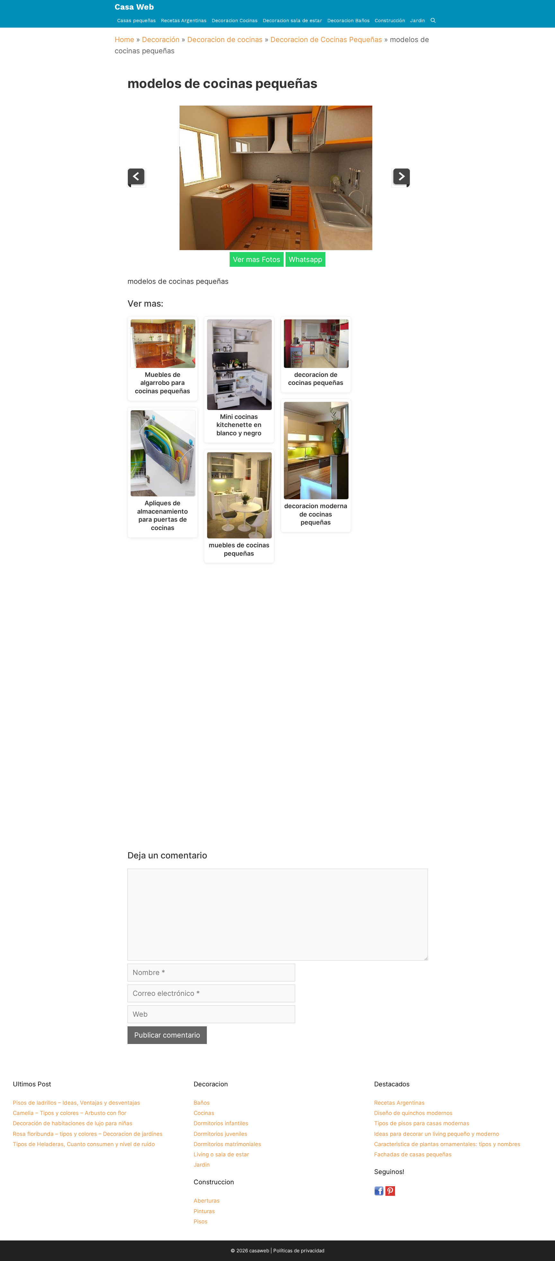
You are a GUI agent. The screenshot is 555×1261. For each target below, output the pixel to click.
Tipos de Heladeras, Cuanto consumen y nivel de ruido (84, 1144)
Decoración (161, 39)
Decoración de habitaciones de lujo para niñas (72, 1123)
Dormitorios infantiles (221, 1123)
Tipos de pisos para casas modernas (421, 1123)
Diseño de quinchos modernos (413, 1113)
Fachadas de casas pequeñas (413, 1154)
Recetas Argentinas (184, 20)
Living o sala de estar (221, 1154)
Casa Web (134, 7)
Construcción (390, 20)
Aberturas (207, 1200)
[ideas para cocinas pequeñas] (137, 185)
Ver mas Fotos (256, 259)
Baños (202, 1103)
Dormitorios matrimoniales (227, 1144)
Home (124, 39)
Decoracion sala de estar (292, 20)
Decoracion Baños (348, 20)
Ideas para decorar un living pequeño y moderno (436, 1134)
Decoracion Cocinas (235, 20)
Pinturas (204, 1211)
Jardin (417, 20)
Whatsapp (305, 259)
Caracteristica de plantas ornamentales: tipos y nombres (447, 1144)
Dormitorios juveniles (220, 1134)
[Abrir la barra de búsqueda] (433, 21)
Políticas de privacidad (298, 1251)
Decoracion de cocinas (225, 39)
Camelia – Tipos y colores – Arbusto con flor (69, 1113)
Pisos (200, 1221)
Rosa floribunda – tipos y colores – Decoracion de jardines (88, 1134)
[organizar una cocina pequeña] (401, 185)
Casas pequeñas (136, 20)
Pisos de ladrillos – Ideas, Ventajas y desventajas (76, 1103)
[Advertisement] (279, 621)
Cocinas (204, 1113)
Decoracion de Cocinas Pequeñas (326, 39)
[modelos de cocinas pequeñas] (276, 248)
